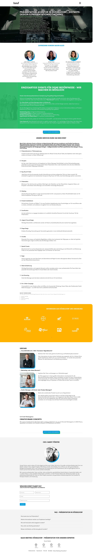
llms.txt (45, 550)
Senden (22, 504)
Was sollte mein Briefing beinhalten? (30, 526)
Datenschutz (31, 550)
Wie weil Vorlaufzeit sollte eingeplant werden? (33, 522)
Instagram (44, 544)
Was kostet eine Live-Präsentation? (30, 516)
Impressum (39, 550)
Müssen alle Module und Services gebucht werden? (34, 529)
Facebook (36, 544)
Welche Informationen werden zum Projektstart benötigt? (36, 519)
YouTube (59, 544)
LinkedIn (51, 544)
